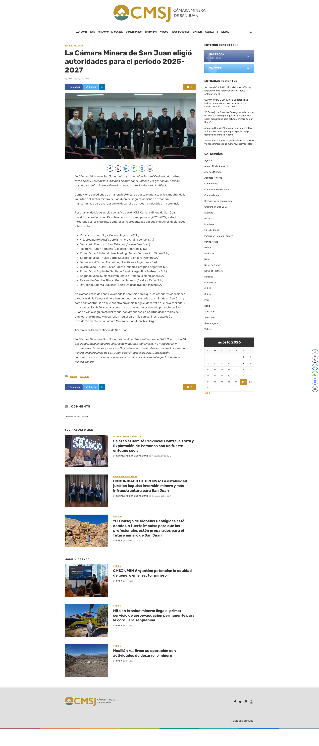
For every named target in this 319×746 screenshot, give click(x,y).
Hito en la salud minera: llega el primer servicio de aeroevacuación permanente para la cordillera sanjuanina (154, 615)
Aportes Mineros (212, 172)
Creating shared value (216, 206)
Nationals (209, 253)
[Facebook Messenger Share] (142, 168)
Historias (151, 32)
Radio (207, 305)
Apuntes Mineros (213, 177)
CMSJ (70, 78)
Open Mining (210, 282)
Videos (164, 32)
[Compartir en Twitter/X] (118, 168)
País (92, 32)
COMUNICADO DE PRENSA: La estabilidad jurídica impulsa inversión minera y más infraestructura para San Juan (150, 486)
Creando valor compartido (127, 436)
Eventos (208, 212)
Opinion (208, 294)
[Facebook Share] (110, 168)
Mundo (208, 247)
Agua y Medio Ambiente (216, 166)
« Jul (207, 393)
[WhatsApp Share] (134, 168)
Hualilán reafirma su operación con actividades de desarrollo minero (144, 653)
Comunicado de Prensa (125, 476)
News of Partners (213, 271)
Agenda (209, 32)
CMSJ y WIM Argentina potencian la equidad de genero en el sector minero (152, 573)
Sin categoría (211, 323)
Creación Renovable (110, 32)
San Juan (81, 32)
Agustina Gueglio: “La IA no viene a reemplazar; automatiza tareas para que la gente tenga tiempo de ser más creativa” (229, 131)
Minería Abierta (212, 230)
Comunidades (134, 32)
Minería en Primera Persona (218, 236)
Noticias (78, 45)
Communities (211, 183)
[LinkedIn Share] (126, 168)
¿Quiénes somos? (242, 721)
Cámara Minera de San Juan (132, 456)
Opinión (197, 32)
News (207, 259)
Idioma (225, 32)
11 (215, 369)
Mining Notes (211, 241)
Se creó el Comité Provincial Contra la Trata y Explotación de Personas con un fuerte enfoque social (153, 446)
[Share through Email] (150, 168)
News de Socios (180, 32)
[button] (315, 396)
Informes (209, 224)
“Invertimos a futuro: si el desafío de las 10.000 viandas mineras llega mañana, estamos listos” (229, 142)
